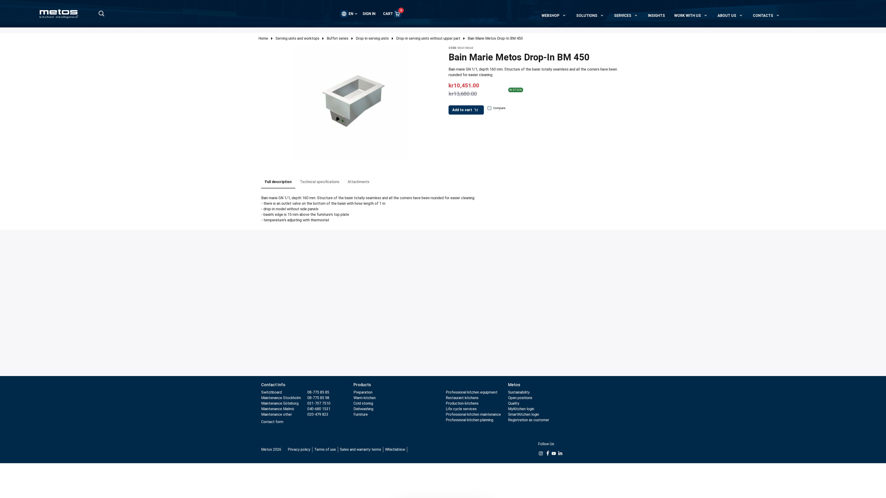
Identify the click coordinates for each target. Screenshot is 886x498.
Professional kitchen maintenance (473, 414)
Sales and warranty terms (360, 449)
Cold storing (363, 403)
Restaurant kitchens (462, 398)
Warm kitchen (365, 398)
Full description (278, 182)
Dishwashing (363, 409)
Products (362, 384)
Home (263, 38)
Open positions (520, 398)
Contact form (272, 422)
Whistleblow (395, 449)
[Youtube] (554, 453)
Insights (656, 15)
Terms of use (325, 449)
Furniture (361, 414)
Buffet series (337, 38)
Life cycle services (461, 409)
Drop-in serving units (372, 38)
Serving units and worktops (297, 38)
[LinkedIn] (560, 453)
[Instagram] (541, 453)
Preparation (362, 392)
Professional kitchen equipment (471, 392)
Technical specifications (319, 182)
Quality (513, 403)
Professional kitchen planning (469, 420)
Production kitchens (462, 403)
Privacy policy (299, 449)
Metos (514, 384)
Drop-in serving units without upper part (428, 38)
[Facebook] (547, 453)
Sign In (368, 14)
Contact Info (273, 384)
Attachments (358, 182)
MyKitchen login (521, 409)
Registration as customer (528, 420)
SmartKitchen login (523, 414)
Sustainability (519, 392)
